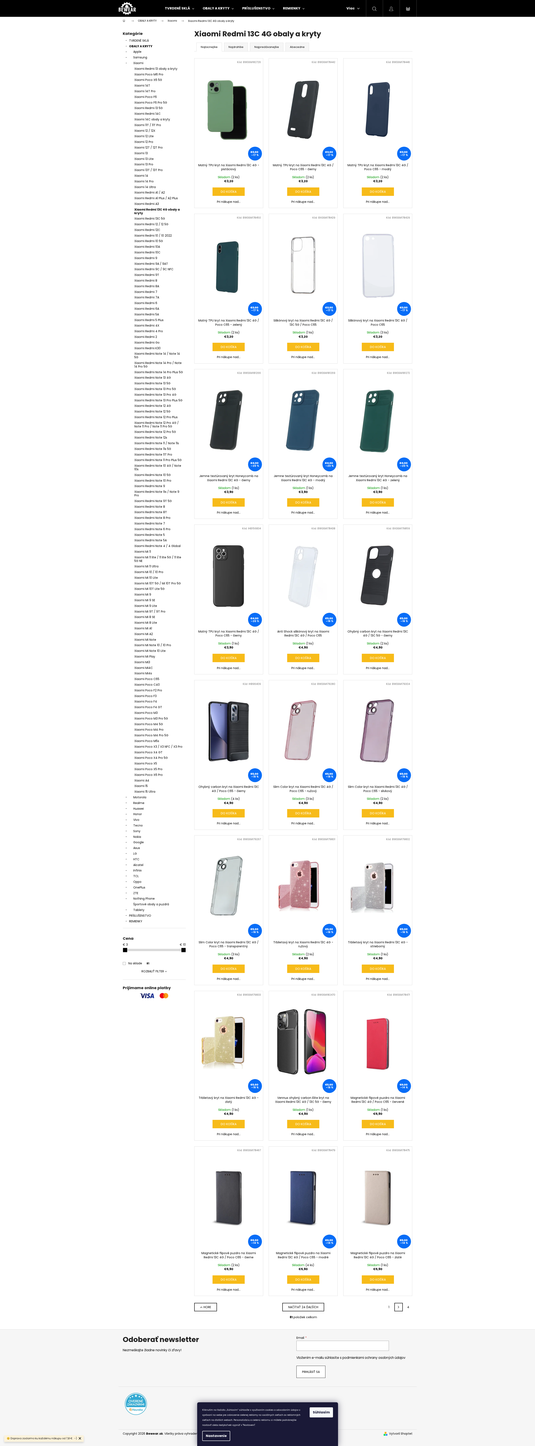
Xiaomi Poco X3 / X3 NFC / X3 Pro (158, 747)
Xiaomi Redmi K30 (147, 348)
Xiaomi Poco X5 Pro (148, 769)
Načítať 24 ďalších (303, 1307)
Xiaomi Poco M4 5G (148, 724)
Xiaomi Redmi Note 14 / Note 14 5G (157, 355)
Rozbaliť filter (152, 971)
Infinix (137, 870)
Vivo (136, 820)
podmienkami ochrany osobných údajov (374, 1357)
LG (135, 854)
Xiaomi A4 (141, 780)
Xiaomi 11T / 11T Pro (147, 125)
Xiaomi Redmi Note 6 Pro (152, 529)
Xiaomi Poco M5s (146, 741)
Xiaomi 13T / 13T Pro (148, 170)
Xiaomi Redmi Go (147, 342)
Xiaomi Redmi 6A (146, 309)
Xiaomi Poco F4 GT (148, 707)
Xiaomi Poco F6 (145, 97)
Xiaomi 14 (141, 176)
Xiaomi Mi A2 (143, 634)
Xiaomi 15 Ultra (144, 792)
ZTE (135, 893)
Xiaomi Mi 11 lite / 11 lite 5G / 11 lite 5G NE (157, 559)
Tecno (138, 825)
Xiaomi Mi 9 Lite (145, 606)
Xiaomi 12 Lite (144, 136)
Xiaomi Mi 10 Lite (146, 578)
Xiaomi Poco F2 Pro (148, 690)
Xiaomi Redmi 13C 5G (149, 218)
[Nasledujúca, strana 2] (398, 1307)
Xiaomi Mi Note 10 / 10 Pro (152, 645)
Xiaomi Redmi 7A (146, 297)
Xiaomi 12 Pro (143, 142)
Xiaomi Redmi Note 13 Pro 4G (155, 395)
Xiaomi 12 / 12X (144, 131)
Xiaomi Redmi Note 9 (149, 486)
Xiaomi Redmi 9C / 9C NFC (153, 269)
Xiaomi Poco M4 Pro (149, 730)
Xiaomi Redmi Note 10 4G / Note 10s (157, 467)
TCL (136, 876)
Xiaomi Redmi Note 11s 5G (152, 449)
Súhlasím (321, 1412)
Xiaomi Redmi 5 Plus (149, 320)
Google (138, 842)
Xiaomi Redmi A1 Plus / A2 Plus (156, 198)
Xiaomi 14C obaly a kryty (152, 119)
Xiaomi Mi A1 (143, 628)
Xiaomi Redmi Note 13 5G (152, 383)
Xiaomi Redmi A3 (146, 204)
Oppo (137, 882)
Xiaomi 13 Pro (143, 164)
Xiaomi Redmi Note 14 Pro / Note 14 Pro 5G (158, 365)
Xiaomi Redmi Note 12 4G (152, 406)
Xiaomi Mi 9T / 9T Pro (149, 611)
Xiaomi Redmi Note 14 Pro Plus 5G (158, 372)
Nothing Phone (144, 898)
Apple (137, 52)
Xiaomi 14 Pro (144, 181)
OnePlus (139, 887)
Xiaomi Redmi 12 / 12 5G (151, 224)
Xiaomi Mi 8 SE (144, 617)
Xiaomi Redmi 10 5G (148, 241)
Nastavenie (216, 1435)
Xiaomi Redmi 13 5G (148, 108)
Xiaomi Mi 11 (142, 552)
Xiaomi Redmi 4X (146, 325)
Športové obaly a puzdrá (151, 904)
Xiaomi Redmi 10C (147, 252)
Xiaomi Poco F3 (145, 696)
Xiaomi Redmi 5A (146, 314)
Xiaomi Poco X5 (145, 763)
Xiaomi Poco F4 (145, 701)
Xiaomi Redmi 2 (145, 337)
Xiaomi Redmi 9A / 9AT (151, 264)
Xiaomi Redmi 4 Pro (148, 331)
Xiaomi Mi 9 (142, 594)
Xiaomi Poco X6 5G (148, 80)
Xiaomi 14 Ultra (145, 187)
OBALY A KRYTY (140, 46)
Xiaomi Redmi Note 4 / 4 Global (157, 546)
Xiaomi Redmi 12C (147, 230)
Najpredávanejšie (266, 47)
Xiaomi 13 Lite (144, 159)
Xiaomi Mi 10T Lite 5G (149, 589)
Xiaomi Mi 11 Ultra (146, 566)
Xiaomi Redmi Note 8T (150, 512)
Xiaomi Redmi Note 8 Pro (152, 518)
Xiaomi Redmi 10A (147, 247)
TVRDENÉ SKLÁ (139, 40)
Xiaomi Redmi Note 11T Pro (153, 454)
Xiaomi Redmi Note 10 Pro (152, 480)
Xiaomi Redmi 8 (145, 280)
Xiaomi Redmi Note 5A (150, 540)
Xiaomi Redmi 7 (145, 292)
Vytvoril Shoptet (400, 1434)
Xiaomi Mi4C (143, 668)
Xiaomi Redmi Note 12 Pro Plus (156, 417)
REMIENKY (135, 921)
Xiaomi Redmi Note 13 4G (152, 378)
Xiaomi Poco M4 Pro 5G (151, 735)
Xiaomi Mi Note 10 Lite (150, 651)
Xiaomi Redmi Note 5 (149, 535)
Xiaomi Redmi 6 (145, 303)
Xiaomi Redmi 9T (146, 275)
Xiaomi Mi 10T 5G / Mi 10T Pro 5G (157, 583)
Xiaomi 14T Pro (145, 91)
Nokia (137, 837)
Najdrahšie (236, 47)
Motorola (139, 797)
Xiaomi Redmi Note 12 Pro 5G (155, 432)
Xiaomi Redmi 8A (146, 286)
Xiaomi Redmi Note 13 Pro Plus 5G (158, 400)
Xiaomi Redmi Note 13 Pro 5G (155, 389)
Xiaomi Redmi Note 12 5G (152, 411)
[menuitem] (179, 8)
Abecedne (297, 47)
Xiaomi (138, 63)
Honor (137, 814)
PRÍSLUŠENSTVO (140, 915)
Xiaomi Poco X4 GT (148, 752)
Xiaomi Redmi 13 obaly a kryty (155, 69)
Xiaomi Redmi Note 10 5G (152, 475)
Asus (136, 848)
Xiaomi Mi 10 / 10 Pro (148, 572)
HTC (136, 859)
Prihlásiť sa (311, 1372)
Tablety (138, 910)
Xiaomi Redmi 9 (145, 258)
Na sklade (138, 963)
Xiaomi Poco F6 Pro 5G (150, 102)
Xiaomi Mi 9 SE (144, 600)
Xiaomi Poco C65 (146, 679)
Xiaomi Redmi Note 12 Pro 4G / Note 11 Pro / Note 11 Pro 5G (156, 424)
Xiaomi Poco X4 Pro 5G (151, 758)
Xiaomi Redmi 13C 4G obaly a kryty (157, 211)
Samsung (140, 57)
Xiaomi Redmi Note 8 (149, 507)
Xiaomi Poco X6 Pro (148, 775)
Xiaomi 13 (141, 153)
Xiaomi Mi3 (142, 662)
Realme (138, 803)
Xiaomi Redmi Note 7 (149, 523)
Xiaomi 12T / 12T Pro (148, 147)
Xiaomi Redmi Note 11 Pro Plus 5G (158, 460)
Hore (207, 1307)
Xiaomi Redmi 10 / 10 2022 (153, 235)
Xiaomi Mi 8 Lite (145, 623)
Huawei (138, 809)
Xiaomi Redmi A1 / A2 (149, 192)
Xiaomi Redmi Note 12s (150, 437)
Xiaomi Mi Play (144, 656)
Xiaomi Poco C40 (147, 685)
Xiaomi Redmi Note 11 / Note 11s (156, 443)
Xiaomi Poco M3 (146, 713)
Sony (136, 831)
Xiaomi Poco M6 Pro (148, 74)
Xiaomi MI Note (145, 640)
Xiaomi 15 (141, 786)
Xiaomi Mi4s (143, 673)
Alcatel (138, 865)
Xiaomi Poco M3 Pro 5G (151, 718)
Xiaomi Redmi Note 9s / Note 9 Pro (156, 493)
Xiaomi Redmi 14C (147, 114)
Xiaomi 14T (142, 85)
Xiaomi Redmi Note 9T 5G (153, 501)
